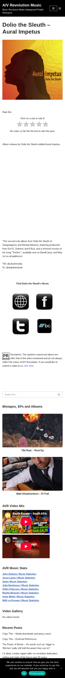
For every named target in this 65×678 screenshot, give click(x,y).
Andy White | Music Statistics (18, 596)
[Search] (60, 8)
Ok (24, 673)
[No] (61, 668)
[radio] (20, 124)
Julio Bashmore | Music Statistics (20, 585)
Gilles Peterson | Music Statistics (20, 589)
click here (29, 365)
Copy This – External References (19, 639)
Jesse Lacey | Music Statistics (18, 577)
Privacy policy (37, 673)
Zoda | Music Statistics (14, 581)
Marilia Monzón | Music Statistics (20, 592)
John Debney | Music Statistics (19, 574)
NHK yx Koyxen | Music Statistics (20, 600)
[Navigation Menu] (53, 8)
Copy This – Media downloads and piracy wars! (26, 633)
